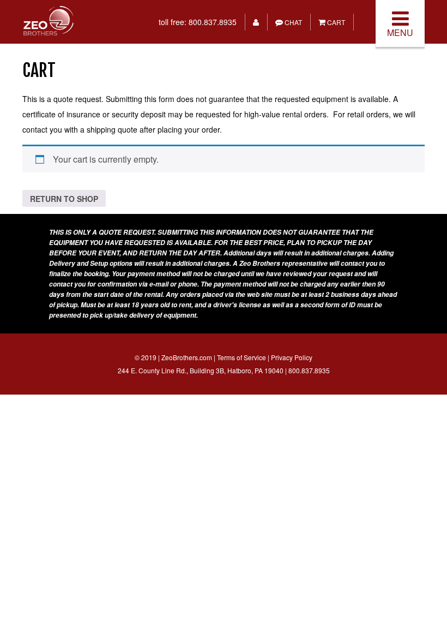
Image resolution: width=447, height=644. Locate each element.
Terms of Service (241, 357)
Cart (335, 22)
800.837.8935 (213, 21)
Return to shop (64, 198)
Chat (292, 22)
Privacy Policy (291, 357)
